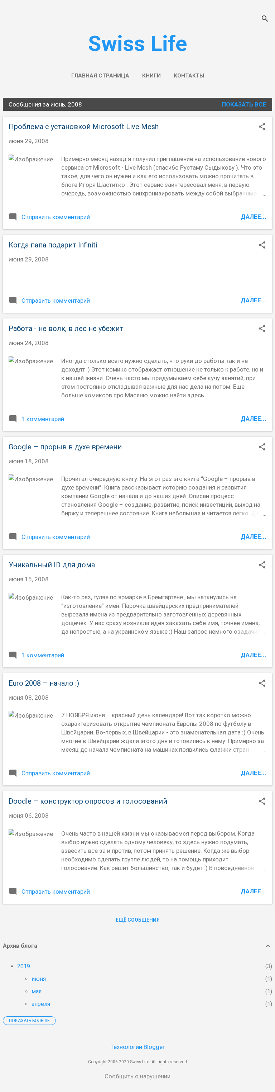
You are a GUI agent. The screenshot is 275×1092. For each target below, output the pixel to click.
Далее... (253, 216)
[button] (262, 127)
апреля (41, 1004)
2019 (23, 966)
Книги (151, 75)
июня (39, 978)
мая (37, 991)
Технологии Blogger (137, 1046)
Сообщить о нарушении (137, 1076)
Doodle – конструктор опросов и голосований (88, 801)
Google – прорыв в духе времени (65, 447)
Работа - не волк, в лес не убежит (66, 328)
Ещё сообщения (138, 920)
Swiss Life (137, 43)
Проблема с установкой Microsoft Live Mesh (84, 126)
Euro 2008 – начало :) (44, 683)
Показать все (244, 104)
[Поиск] (265, 19)
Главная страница (100, 75)
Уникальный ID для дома (52, 565)
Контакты (189, 75)
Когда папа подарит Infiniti (53, 245)
